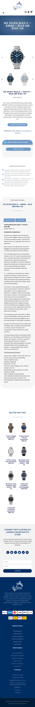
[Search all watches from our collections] (26, 12)
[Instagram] (15, 552)
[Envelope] (19, 552)
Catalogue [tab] (20, 220)
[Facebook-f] (7, 552)
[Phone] (23, 552)
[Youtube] (11, 552)
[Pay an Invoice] (28, 12)
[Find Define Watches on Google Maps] (27, 552)
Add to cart (18, 149)
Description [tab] (9, 220)
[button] (3, 12)
